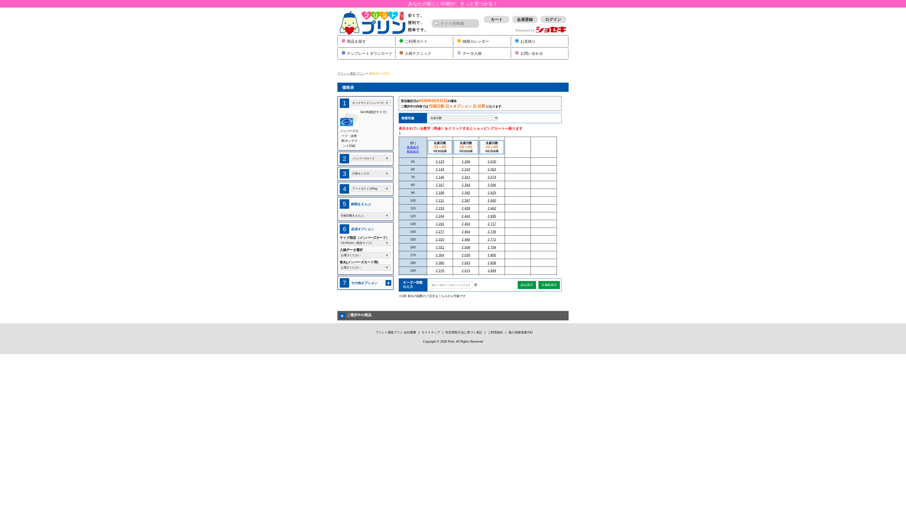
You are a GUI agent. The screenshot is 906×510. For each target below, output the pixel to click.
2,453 (466, 224)
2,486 (466, 239)
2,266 (466, 161)
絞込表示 (527, 285)
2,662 (492, 208)
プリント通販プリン (351, 73)
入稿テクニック (418, 53)
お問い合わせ (531, 53)
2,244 (440, 216)
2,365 (466, 193)
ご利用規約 (495, 332)
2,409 (466, 208)
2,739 (492, 232)
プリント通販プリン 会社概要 (395, 332)
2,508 (466, 247)
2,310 (466, 169)
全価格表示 (549, 285)
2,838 (492, 263)
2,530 (492, 161)
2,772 (492, 239)
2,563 (492, 169)
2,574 (492, 177)
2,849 (492, 270)
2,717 (492, 224)
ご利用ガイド (416, 41)
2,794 (492, 247)
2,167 (440, 185)
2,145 (440, 177)
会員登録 (525, 19)
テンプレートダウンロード (369, 53)
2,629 (492, 193)
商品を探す (356, 41)
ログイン (553, 19)
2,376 (440, 270)
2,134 (440, 169)
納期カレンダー (476, 41)
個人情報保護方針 (520, 332)
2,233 (440, 208)
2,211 (440, 200)
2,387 (466, 200)
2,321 (466, 177)
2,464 (466, 232)
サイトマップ (431, 332)
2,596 (492, 185)
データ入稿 (472, 53)
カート (497, 19)
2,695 (492, 216)
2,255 (440, 224)
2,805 (492, 255)
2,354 (466, 185)
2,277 (440, 232)
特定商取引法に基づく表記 (463, 332)
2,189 (440, 193)
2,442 (466, 216)
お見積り (528, 41)
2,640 (492, 200)
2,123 (440, 161)
